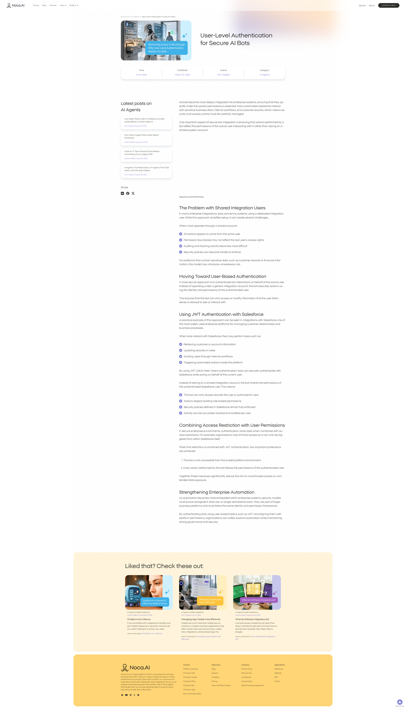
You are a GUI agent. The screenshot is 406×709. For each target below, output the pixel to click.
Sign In (372, 5)
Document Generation (192, 694)
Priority (277, 681)
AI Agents (135, 17)
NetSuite (277, 673)
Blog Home (125, 17)
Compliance (246, 677)
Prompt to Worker (190, 677)
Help (62, 5)
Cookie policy (246, 681)
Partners (53, 5)
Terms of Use (246, 673)
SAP (276, 677)
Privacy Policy (246, 669)
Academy (216, 677)
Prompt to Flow (189, 681)
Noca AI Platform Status (221, 685)
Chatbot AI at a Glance (152, 634)
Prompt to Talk (189, 673)
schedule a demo (389, 5)
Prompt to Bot (188, 685)
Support (215, 673)
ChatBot (138, 612)
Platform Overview (190, 669)
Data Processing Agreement (252, 685)
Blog (44, 5)
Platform (72, 5)
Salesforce (146, 612)
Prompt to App (189, 690)
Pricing (36, 5)
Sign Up (362, 5)
